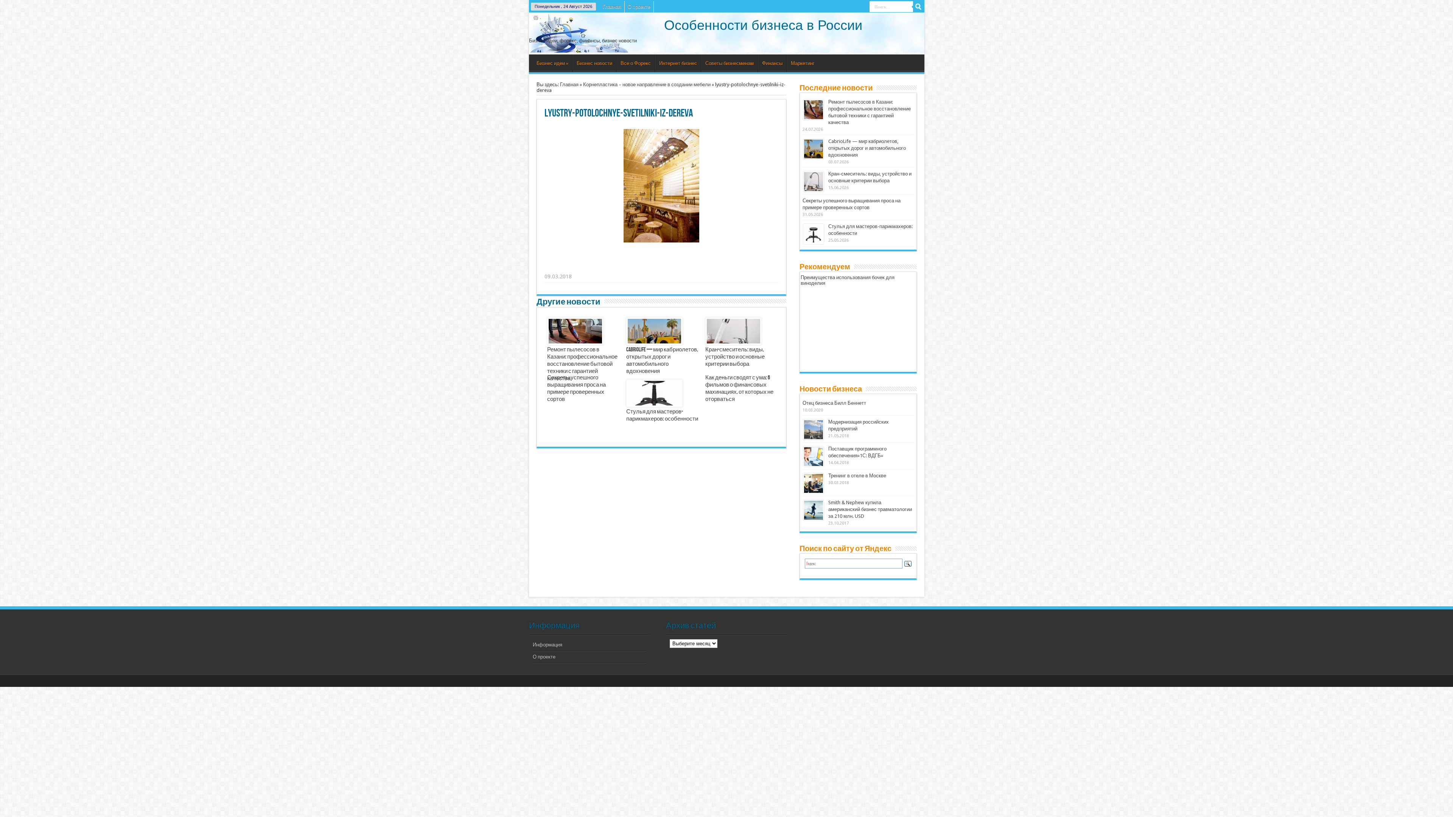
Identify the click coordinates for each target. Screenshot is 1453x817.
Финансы (772, 63)
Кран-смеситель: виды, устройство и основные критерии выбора (735, 357)
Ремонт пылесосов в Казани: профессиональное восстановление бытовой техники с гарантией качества (582, 364)
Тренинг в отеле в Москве (857, 475)
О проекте (639, 6)
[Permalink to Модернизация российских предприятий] (813, 429)
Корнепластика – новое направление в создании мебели (647, 84)
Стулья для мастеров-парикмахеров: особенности (662, 415)
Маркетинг (803, 63)
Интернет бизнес (678, 63)
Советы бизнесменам (729, 63)
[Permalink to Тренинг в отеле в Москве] (813, 483)
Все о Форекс (636, 63)
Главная (612, 6)
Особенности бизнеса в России (763, 25)
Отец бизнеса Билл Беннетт (834, 403)
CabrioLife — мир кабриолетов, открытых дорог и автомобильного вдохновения (662, 360)
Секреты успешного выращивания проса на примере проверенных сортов (576, 388)
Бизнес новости (594, 63)
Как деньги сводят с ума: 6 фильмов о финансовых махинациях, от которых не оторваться (739, 388)
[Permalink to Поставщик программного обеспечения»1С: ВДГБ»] (813, 456)
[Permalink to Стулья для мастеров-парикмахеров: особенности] (813, 234)
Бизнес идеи (552, 63)
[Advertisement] (661, 267)
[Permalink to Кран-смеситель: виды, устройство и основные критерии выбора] (813, 181)
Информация (547, 645)
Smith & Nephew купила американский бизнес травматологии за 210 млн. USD (870, 509)
